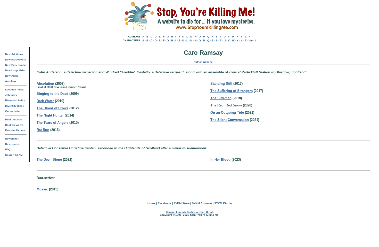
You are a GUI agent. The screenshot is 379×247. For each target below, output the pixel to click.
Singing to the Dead (52, 94)
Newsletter (12, 138)
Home (151, 203)
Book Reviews (14, 125)
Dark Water (45, 101)
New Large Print (15, 70)
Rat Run (43, 130)
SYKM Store (182, 203)
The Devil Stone (49, 159)
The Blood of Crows (52, 108)
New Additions (14, 54)
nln (251, 40)
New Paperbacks (16, 65)
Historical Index (15, 100)
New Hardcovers (15, 59)
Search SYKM (13, 154)
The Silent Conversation (229, 120)
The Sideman (221, 98)
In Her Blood (220, 159)
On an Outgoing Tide (227, 112)
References (12, 144)
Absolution (45, 84)
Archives (11, 81)
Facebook (164, 203)
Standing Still (221, 84)
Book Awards (13, 119)
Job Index (11, 95)
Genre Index (13, 111)
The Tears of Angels (52, 123)
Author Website (203, 61)
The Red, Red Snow (226, 105)
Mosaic (42, 189)
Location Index (14, 89)
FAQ (7, 149)
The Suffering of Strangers (231, 91)
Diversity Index (14, 105)
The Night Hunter (50, 115)
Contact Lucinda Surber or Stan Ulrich (189, 212)
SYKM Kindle (223, 203)
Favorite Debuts (15, 130)
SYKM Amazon (202, 203)
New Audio (12, 75)
